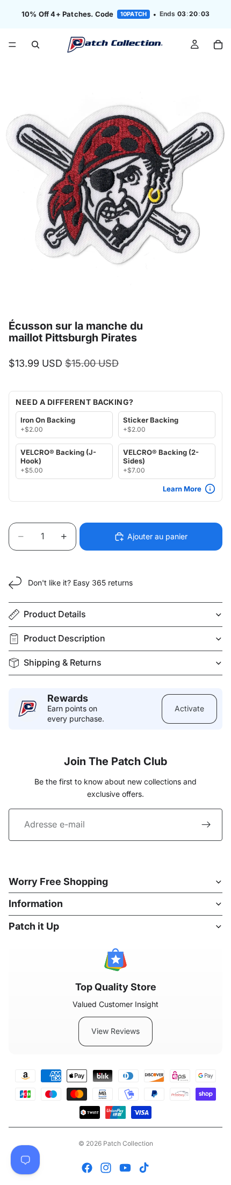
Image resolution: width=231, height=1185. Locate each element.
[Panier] (218, 44)
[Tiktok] (144, 1167)
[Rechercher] (35, 44)
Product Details (55, 614)
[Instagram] (105, 1167)
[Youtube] (125, 1167)
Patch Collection (128, 1143)
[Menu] (12, 44)
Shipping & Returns (63, 662)
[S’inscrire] (206, 824)
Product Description (64, 638)
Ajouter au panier (157, 536)
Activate (189, 708)
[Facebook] (87, 1167)
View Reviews (115, 1031)
